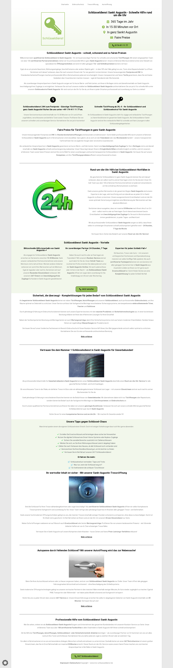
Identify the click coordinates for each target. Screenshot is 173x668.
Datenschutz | (75, 663)
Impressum (64, 663)
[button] (5, 663)
